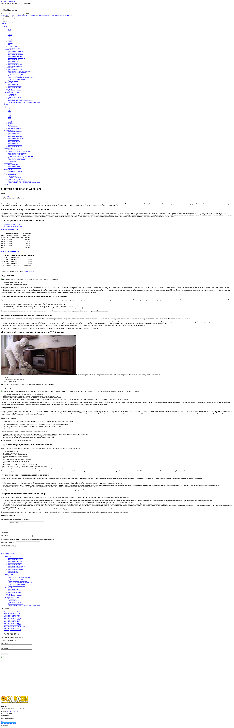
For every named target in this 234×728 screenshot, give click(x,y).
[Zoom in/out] (7, 725)
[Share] (3, 725)
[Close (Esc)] (1, 725)
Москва (8, 5)
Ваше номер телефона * (8, 542)
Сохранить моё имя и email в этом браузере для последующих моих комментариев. (28, 539)
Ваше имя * (4, 535)
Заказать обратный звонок (11, 19)
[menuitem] (5, 26)
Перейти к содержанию (8, 1)
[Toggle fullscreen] (5, 725)
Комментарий (5, 532)
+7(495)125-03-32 (9, 10)
